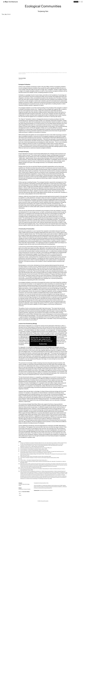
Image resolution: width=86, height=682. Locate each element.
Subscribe (43, 344)
